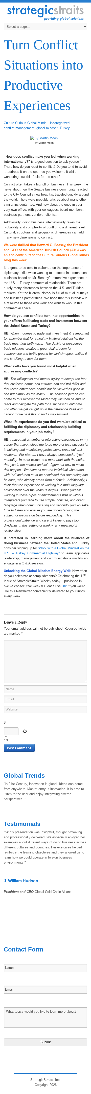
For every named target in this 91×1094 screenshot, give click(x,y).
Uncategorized (59, 123)
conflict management (19, 128)
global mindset (47, 128)
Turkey (65, 128)
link (64, 586)
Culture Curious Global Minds (25, 123)
